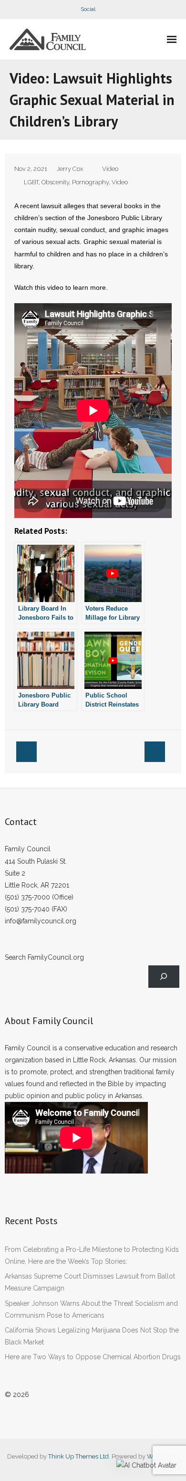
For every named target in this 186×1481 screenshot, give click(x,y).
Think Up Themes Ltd (78, 1456)
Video (110, 168)
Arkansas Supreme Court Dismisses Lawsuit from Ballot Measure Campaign (90, 1282)
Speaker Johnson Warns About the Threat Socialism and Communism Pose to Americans (91, 1309)
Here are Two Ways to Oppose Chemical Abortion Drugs (93, 1357)
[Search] (163, 976)
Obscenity (55, 182)
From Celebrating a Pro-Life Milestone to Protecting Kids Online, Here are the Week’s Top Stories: (92, 1255)
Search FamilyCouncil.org (44, 957)
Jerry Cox (70, 168)
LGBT (31, 182)
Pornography (90, 182)
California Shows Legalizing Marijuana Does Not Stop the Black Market (92, 1336)
